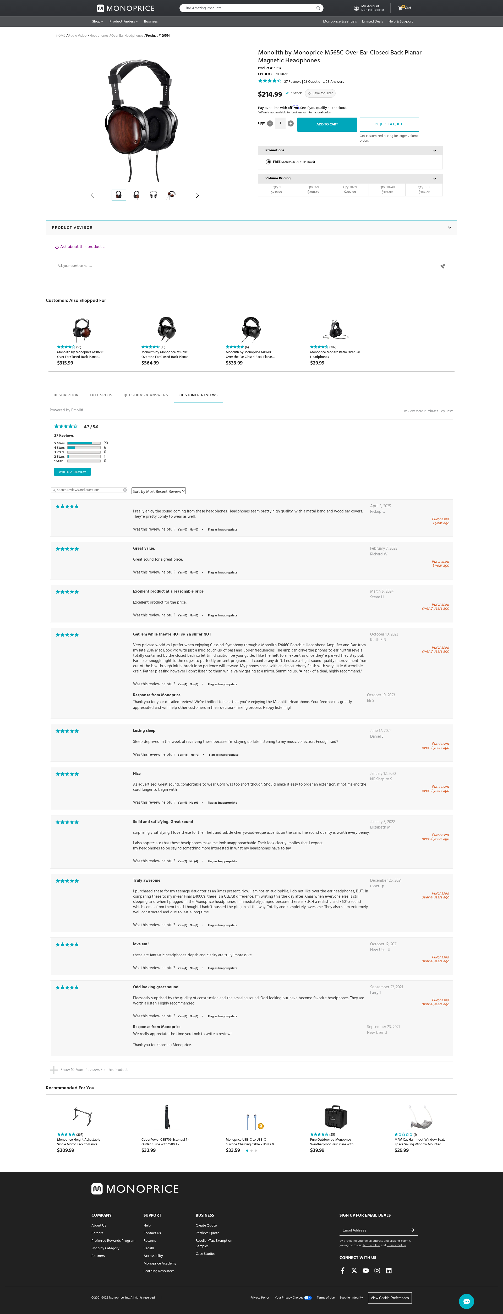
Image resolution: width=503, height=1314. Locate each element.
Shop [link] (96, 22)
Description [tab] (66, 395)
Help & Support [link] (401, 21)
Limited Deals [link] (372, 21)
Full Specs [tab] (101, 395)
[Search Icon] (318, 8)
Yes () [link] (182, 529)
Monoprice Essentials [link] (340, 21)
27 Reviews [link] (292, 82)
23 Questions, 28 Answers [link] (324, 82)
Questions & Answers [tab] (146, 395)
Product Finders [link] (122, 22)
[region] (251, 257)
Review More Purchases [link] (421, 411)
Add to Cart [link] (327, 125)
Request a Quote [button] (389, 124)
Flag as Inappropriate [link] (222, 529)
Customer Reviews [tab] (198, 395)
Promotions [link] (274, 150)
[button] (368, 8)
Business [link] (151, 22)
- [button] (270, 123)
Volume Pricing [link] (278, 178)
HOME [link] (60, 35)
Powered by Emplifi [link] (66, 410)
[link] (125, 8)
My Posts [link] (446, 411)
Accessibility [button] (153, 1256)
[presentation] (66, 395)
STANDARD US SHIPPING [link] (292, 162)
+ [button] (290, 123)
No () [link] (194, 529)
